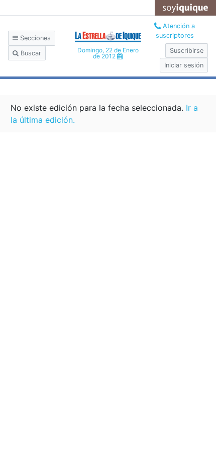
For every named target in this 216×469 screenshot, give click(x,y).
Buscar (30, 53)
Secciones (34, 38)
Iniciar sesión (183, 65)
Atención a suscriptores (175, 30)
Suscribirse (186, 50)
